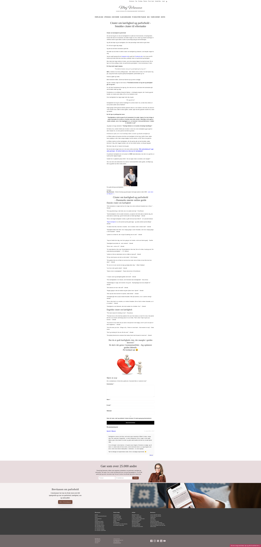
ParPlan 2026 (99, 17)
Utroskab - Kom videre (111, 17)
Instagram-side (125, 56)
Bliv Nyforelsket (116, 522)
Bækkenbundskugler (136, 521)
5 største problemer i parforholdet (138, 518)
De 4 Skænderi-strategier (100, 529)
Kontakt (96, 514)
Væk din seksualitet (117, 517)
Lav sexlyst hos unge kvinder (137, 526)
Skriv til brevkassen (65, 502)
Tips (136, 1)
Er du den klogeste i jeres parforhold (157, 523)
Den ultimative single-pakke (118, 525)
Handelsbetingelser (117, 542)
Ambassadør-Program (99, 521)
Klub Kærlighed (125, 17)
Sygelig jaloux (153, 517)
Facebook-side (139, 56)
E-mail (109, 405)
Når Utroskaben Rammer (99, 525)
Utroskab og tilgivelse (136, 525)
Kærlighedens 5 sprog (99, 523)
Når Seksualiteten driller (99, 526)
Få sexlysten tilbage (139, 17)
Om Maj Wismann (98, 518)
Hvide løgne (152, 518)
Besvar (151, 455)
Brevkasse (131, 1)
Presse (96, 517)
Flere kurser (155, 17)
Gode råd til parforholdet (136, 520)
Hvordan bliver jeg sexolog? (155, 516)
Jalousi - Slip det (116, 520)
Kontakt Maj (157, 1)
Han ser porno (153, 520)
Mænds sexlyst (153, 526)
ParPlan (114, 521)
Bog (148, 17)
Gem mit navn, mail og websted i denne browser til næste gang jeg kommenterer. (129, 418)
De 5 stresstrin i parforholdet (100, 530)
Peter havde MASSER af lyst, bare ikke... (158, 525)
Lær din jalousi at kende (99, 527)
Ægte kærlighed (111, 222)
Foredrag (140, 1)
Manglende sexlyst (135, 514)
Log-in (163, 1)
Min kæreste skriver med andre (156, 522)
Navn (108, 399)
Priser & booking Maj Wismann (101, 516)
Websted (109, 410)
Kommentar (110, 384)
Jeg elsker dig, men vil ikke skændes (120, 523)
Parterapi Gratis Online (99, 522)
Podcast (145, 1)
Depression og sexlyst (154, 521)
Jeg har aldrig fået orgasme (155, 514)
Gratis (163, 17)
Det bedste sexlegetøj (136, 523)
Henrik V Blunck (111, 431)
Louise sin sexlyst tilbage (136, 517)
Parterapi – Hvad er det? (136, 516)
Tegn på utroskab (135, 522)
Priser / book (151, 1)
